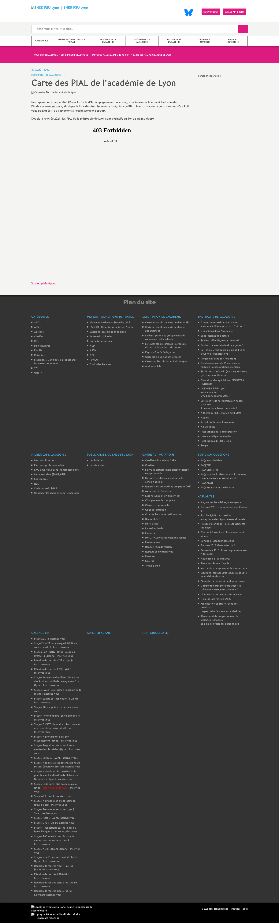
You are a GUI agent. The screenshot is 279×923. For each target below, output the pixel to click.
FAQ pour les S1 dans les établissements (57, 470)
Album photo (208, 427)
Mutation (150, 533)
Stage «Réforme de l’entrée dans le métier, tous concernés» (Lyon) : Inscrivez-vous (54, 840)
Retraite (149, 556)
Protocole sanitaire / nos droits (218, 359)
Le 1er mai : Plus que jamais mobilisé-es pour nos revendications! (223, 352)
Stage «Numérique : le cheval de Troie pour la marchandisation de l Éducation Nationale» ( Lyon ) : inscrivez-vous (56, 775)
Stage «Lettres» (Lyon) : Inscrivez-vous (56, 758)
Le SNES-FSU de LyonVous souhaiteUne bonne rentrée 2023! (215, 392)
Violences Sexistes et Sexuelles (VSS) (110, 323)
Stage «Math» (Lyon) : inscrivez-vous (55, 818)
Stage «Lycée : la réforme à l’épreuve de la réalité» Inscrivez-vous (57, 692)
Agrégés (39, 332)
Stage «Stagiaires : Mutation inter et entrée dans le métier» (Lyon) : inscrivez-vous (57, 749)
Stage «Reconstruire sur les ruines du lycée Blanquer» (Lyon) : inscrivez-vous (55, 830)
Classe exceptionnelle (157, 505)
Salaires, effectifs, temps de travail (220, 340)
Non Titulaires (42, 346)
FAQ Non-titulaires (211, 460)
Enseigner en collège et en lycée (108, 332)
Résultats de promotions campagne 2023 (168, 487)
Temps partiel (152, 566)
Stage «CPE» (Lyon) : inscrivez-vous (54, 823)
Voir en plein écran (43, 284)
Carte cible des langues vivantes (163, 357)
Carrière (149, 465)
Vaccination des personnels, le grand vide (224, 568)
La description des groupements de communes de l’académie (165, 337)
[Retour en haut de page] (14, 909)
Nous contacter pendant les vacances (222, 594)
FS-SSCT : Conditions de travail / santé (112, 327)
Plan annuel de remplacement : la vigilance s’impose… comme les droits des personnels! (220, 620)
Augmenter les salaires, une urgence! (221, 502)
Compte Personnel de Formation (163, 514)
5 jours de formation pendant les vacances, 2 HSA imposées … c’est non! (222, 324)
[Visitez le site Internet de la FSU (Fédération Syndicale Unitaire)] (55, 914)
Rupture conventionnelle (159, 552)
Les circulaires (98, 465)
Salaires (149, 561)
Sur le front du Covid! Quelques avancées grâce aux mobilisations (224, 373)
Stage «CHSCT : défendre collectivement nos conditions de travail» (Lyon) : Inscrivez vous (57, 728)
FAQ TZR (206, 465)
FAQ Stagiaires (209, 470)
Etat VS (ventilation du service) (162, 496)
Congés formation (155, 510)
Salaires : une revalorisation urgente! (222, 345)
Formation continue (101, 341)
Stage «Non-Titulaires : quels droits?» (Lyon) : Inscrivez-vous (55, 859)
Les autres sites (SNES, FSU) (49, 474)
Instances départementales (216, 436)
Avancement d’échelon (158, 491)
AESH (37, 327)
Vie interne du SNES (45, 488)
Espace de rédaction (48, 918)
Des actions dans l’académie (217, 331)
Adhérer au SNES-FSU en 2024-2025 (221, 413)
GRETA (38, 373)
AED (36, 323)
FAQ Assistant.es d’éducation (218, 488)
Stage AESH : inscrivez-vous (49, 639)
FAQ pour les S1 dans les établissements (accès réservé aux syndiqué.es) (223, 476)
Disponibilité (152, 519)
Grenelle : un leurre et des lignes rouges (223, 581)
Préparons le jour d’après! (215, 563)
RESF (37, 484)
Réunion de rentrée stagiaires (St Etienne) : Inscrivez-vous (53, 893)
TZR (36, 368)
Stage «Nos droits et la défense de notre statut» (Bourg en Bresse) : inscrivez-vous (57, 765)
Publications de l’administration (219, 432)
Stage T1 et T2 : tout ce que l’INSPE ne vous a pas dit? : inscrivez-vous (55, 645)
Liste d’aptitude (154, 528)
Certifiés (39, 337)
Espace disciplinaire (101, 337)
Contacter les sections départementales (56, 493)
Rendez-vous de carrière (159, 547)
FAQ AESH (207, 483)
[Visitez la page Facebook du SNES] (199, 909)
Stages (204, 445)
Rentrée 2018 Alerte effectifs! (218, 545)
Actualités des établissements (217, 422)
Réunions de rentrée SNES (216, 599)
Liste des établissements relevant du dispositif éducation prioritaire (165, 346)
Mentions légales (239, 909)
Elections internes (44, 460)
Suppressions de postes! (215, 336)
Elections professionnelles (49, 465)
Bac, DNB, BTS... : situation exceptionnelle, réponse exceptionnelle (223, 517)
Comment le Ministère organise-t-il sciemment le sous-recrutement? (221, 587)
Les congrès (41, 479)
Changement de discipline (160, 500)
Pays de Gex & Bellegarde (160, 352)
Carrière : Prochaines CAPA (160, 460)
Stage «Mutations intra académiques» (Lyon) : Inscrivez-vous (57, 788)
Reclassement (153, 542)
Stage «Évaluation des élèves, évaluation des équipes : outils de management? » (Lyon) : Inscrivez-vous (57, 681)
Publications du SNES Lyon (216, 441)
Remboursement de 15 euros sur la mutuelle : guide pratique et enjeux (220, 365)
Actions (205, 418)
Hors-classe (151, 524)
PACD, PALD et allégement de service (165, 538)
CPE (36, 341)
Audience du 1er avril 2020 (215, 559)
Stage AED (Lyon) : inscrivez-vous (53, 796)
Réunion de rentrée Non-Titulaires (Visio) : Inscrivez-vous (53, 868)
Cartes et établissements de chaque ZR (167, 323)
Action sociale (153, 366)
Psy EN (38, 350)
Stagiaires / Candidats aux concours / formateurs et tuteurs (55, 362)
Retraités (39, 355)
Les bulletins (97, 460)
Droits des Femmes (100, 364)
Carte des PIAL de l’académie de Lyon (166, 361)
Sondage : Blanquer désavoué (217, 541)
